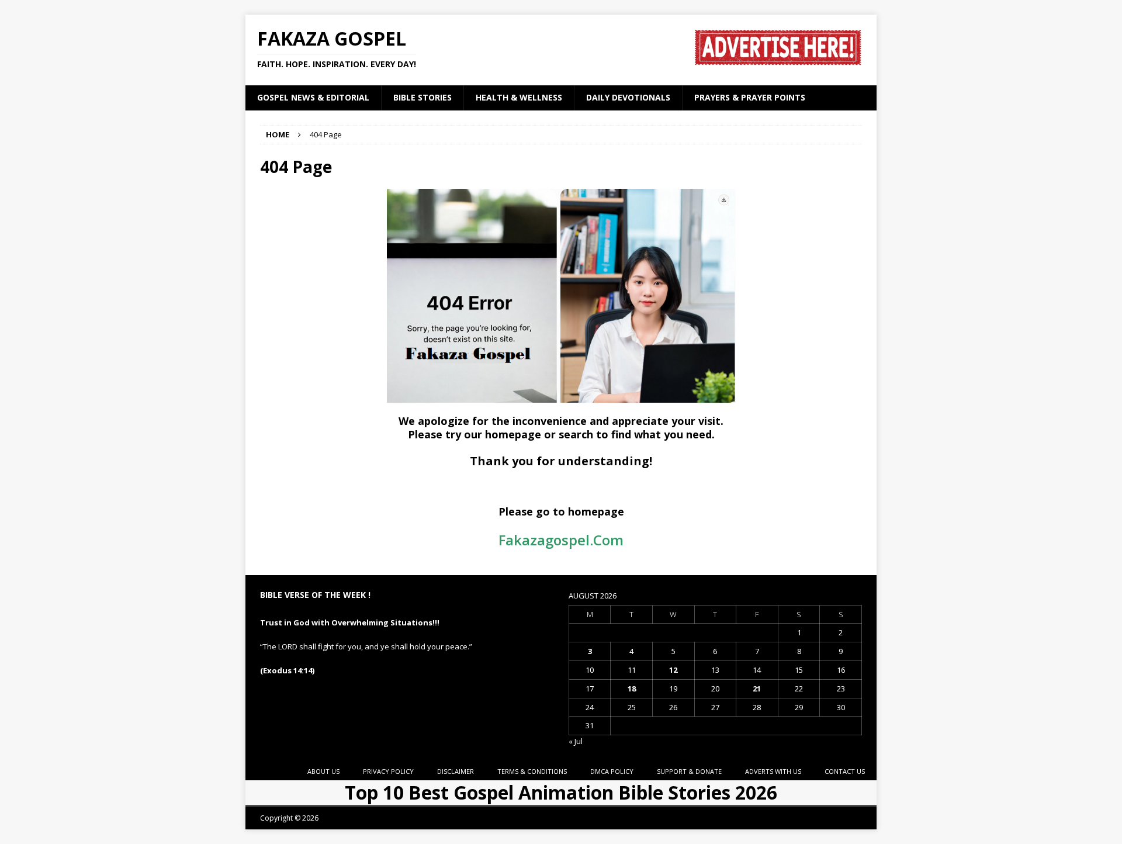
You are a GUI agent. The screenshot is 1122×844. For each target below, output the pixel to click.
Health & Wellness (519, 97)
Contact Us (845, 771)
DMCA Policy (611, 771)
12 (673, 670)
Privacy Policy (388, 771)
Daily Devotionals (628, 97)
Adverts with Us (773, 771)
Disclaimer (455, 771)
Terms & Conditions (532, 771)
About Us (323, 771)
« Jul (576, 741)
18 (632, 688)
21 (757, 688)
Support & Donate (689, 771)
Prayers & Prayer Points (749, 97)
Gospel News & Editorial (313, 97)
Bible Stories (422, 97)
